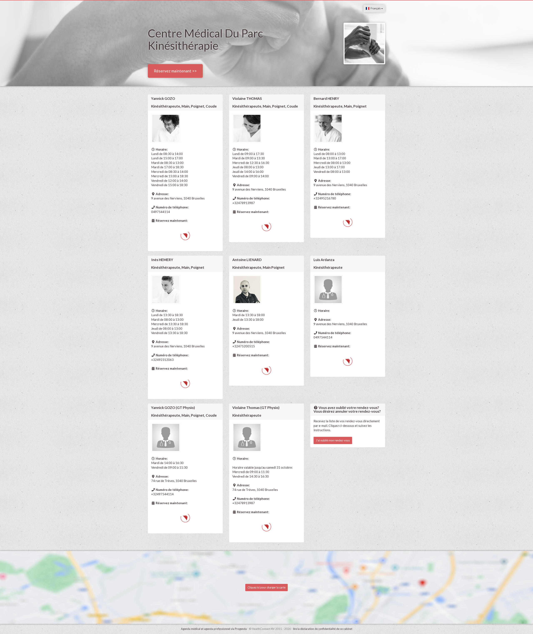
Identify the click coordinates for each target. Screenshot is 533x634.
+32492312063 (162, 360)
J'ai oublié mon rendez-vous (333, 440)
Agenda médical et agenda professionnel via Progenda (214, 628)
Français (375, 8)
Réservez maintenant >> (175, 70)
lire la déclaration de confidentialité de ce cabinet (322, 628)
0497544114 (160, 212)
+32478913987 (243, 203)
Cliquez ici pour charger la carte (266, 587)
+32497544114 (162, 494)
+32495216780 (325, 198)
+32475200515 (243, 346)
